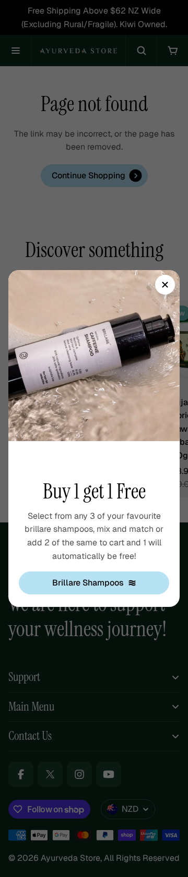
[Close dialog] (165, 285)
